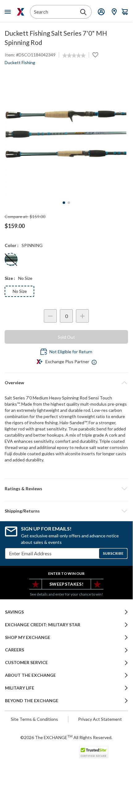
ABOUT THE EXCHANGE (30, 675)
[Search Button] (83, 12)
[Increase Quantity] (82, 316)
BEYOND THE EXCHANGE (31, 700)
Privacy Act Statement (100, 719)
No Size (20, 291)
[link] (73, 55)
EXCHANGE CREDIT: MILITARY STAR (42, 624)
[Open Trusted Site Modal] (93, 752)
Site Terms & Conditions (34, 719)
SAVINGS (14, 612)
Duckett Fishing (20, 62)
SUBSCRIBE (113, 553)
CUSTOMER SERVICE (26, 662)
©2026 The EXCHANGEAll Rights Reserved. (66, 737)
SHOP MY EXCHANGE (27, 637)
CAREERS (14, 649)
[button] (66, 488)
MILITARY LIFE (19, 687)
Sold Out (66, 337)
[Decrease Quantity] (50, 316)
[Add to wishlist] (95, 55)
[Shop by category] (9, 12)
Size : (10, 278)
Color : (12, 245)
